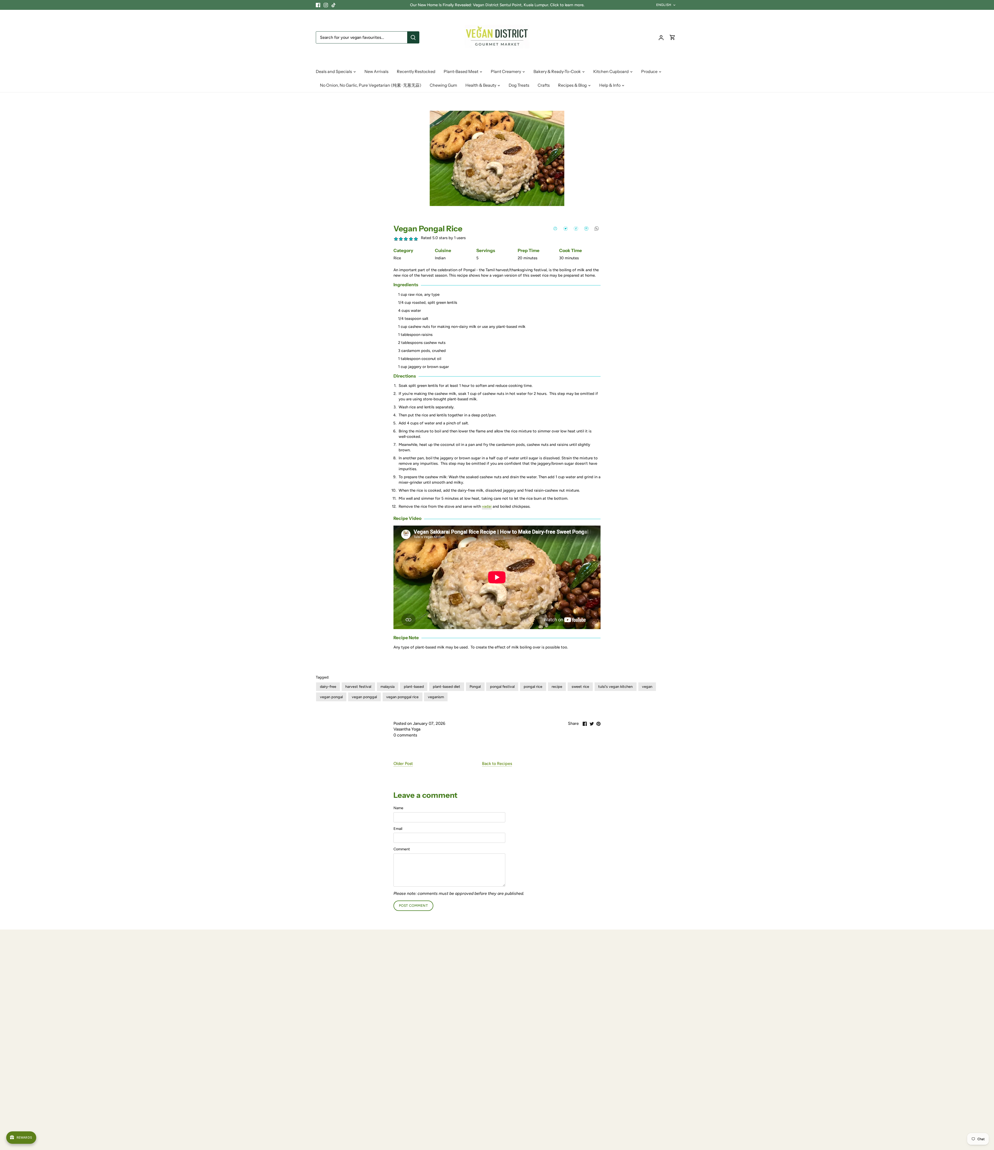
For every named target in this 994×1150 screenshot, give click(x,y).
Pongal (475, 686)
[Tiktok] (333, 5)
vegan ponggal (364, 697)
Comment (401, 849)
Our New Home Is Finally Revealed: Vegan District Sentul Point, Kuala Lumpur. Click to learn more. (497, 5)
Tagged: (322, 677)
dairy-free (328, 686)
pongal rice (533, 686)
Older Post (403, 763)
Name (398, 808)
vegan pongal (331, 697)
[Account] (661, 37)
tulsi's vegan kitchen (615, 686)
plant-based (414, 686)
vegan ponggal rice (402, 697)
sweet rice (580, 686)
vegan (647, 686)
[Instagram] (326, 5)
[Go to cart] (672, 37)
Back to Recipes (497, 763)
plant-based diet (446, 686)
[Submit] (413, 37)
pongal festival (502, 686)
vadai (487, 506)
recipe (557, 686)
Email (397, 829)
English (663, 5)
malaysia (387, 686)
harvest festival (358, 686)
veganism (436, 697)
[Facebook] (318, 5)
